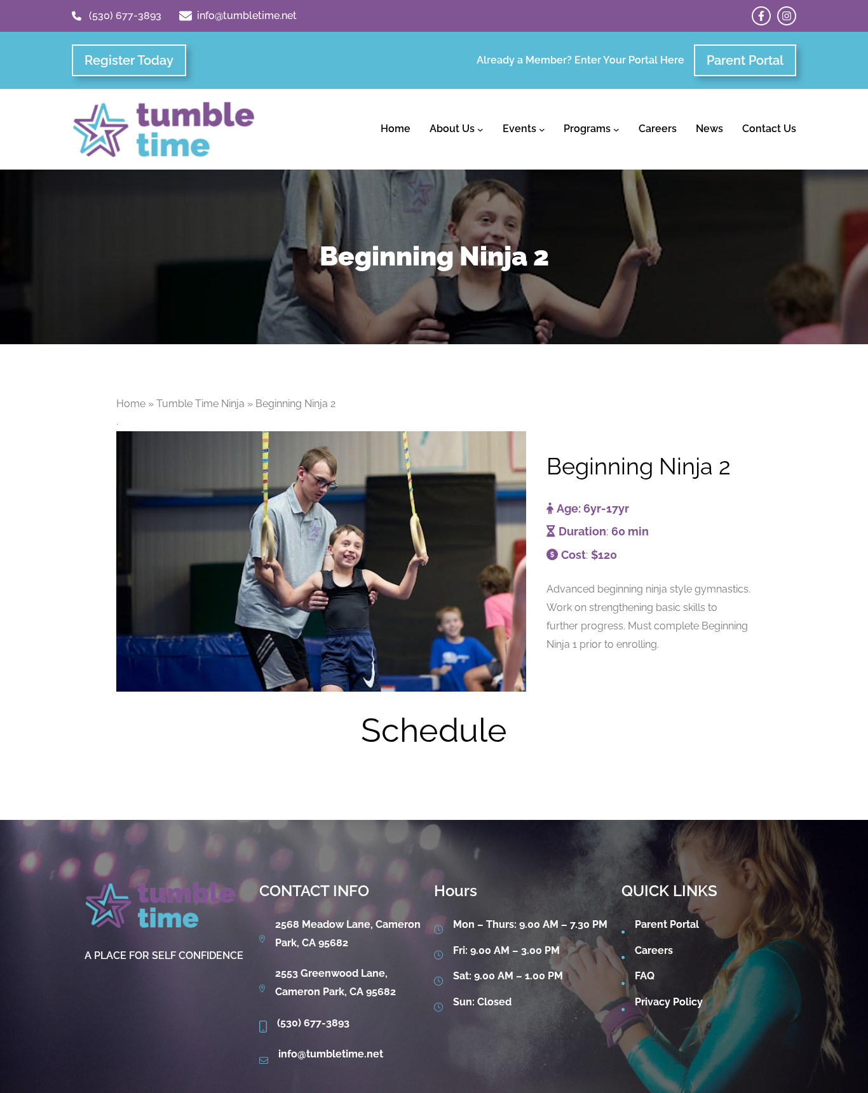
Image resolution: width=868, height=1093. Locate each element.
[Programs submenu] (616, 129)
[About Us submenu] (480, 129)
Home (131, 404)
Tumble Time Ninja (200, 404)
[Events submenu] (542, 129)
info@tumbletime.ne (328, 1054)
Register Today (129, 60)
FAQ (644, 976)
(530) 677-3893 (125, 16)
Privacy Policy (669, 1002)
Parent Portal (745, 60)
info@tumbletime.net (247, 16)
